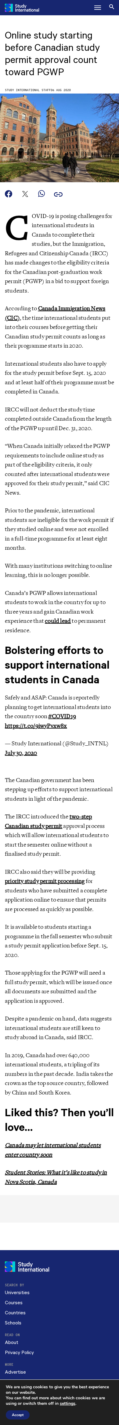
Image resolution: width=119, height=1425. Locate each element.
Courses (14, 1303)
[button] (97, 8)
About (11, 1343)
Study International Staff (28, 90)
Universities (17, 1293)
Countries (15, 1313)
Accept (17, 1414)
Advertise (15, 1372)
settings (67, 1403)
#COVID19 (62, 716)
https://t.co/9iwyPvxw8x (36, 725)
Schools (13, 1323)
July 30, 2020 (21, 753)
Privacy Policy (19, 1353)
